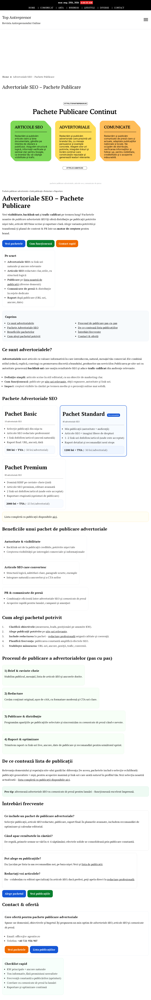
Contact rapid (67, 243)
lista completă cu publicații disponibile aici (44, 779)
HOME (32, 7)
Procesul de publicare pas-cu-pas (97, 323)
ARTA (61, 7)
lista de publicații (92, 864)
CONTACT (119, 7)
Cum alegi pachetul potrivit (23, 336)
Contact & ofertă (88, 336)
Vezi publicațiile (40, 893)
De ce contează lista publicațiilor (98, 327)
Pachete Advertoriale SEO (22, 327)
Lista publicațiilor (44, 949)
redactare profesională (61, 636)
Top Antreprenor (16, 17)
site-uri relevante (55, 381)
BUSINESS (74, 7)
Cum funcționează (40, 243)
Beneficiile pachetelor (20, 332)
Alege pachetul (14, 893)
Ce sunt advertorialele (20, 323)
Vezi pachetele (14, 243)
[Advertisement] (75, 51)
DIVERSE (104, 7)
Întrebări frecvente (89, 332)
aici (54, 516)
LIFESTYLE (89, 7)
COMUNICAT (46, 7)
